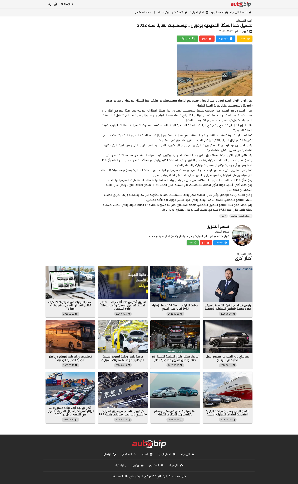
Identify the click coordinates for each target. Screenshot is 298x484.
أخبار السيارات (244, 21)
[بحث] (49, 4)
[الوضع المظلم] (55, 4)
